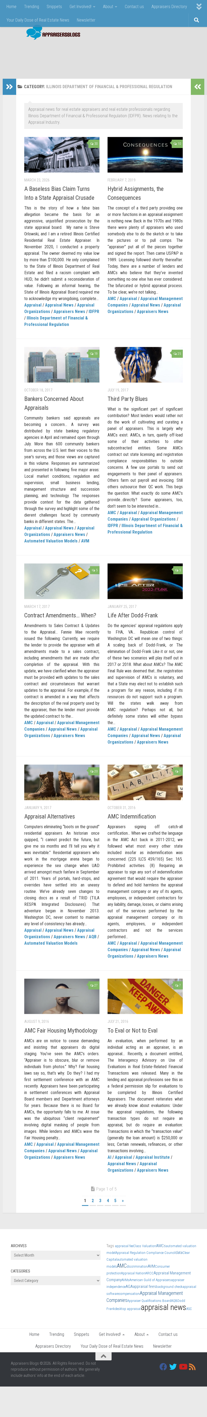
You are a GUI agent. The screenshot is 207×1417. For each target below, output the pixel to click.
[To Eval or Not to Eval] (145, 996)
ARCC (149, 1273)
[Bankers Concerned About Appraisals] (61, 365)
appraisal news (163, 1307)
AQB (92, 936)
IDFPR (94, 311)
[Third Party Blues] (145, 365)
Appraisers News (69, 311)
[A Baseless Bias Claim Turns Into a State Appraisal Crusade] (61, 155)
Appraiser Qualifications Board (149, 1301)
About (108, 6)
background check (169, 1287)
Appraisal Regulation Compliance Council (145, 1253)
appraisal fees (144, 1286)
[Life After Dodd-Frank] (145, 581)
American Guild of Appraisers (150, 1280)
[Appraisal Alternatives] (61, 782)
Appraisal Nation (133, 1273)
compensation (129, 1294)
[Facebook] (163, 1367)
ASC (189, 1309)
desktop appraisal (128, 1309)
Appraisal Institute (153, 1157)
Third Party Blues (128, 398)
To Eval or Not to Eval (132, 1030)
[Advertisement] (98, 56)
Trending (31, 6)
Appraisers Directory (169, 6)
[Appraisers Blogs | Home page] (51, 33)
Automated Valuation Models (51, 541)
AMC (112, 298)
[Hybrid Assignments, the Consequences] (145, 155)
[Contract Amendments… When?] (61, 581)
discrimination (137, 1266)
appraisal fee (124, 1246)
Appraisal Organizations (154, 519)
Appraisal (33, 305)
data (178, 1252)
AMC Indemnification (132, 816)
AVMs (125, 1280)
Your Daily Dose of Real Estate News (37, 20)
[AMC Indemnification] (145, 782)
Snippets (54, 6)
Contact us (134, 6)
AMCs (161, 1245)
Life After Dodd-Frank (133, 615)
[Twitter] (173, 1367)
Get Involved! (80, 6)
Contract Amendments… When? (60, 615)
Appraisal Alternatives (49, 816)
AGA (129, 1286)
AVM (85, 541)
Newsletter (86, 20)
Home (11, 6)
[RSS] (192, 1367)
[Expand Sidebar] (9, 87)
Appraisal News (59, 305)
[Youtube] (183, 1367)
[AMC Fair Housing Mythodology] (61, 996)
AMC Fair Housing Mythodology (60, 1030)
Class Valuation (144, 1246)
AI (109, 1157)
